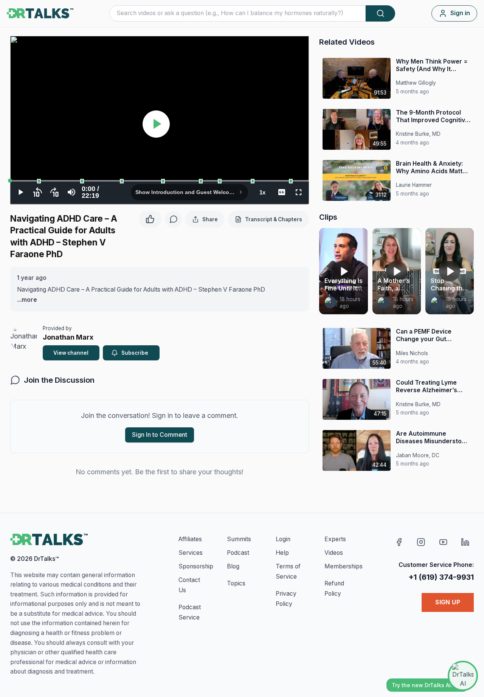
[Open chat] (463, 676)
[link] (330, 302)
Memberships (343, 566)
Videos (333, 552)
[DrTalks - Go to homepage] (49, 540)
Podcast (238, 552)
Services (190, 552)
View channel (70, 353)
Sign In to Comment (159, 434)
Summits (239, 539)
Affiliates (190, 539)
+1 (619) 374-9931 (441, 577)
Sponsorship (195, 566)
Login (283, 539)
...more (27, 299)
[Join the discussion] (173, 219)
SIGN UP (447, 602)
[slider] (159, 181)
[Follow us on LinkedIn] (465, 542)
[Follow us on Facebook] (399, 542)
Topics (236, 583)
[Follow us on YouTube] (443, 542)
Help (282, 552)
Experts (335, 539)
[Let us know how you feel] (150, 218)
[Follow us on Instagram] (421, 542)
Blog (233, 566)
